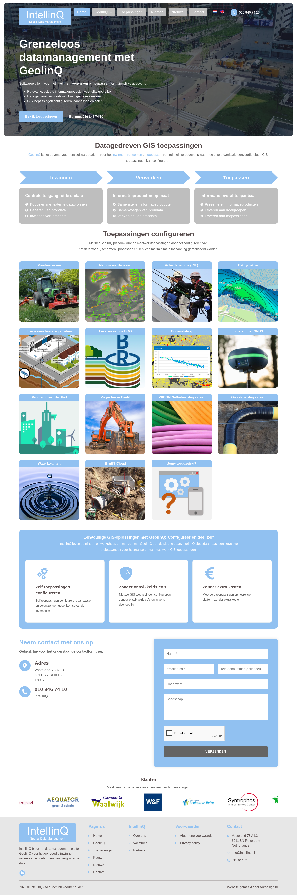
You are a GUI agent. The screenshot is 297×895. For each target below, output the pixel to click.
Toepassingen (131, 12)
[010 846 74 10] (234, 12)
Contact (198, 12)
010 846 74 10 (249, 12)
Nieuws (178, 12)
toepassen (154, 154)
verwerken (134, 154)
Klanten (157, 12)
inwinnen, (119, 154)
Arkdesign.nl (269, 887)
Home (81, 12)
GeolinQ (101, 12)
